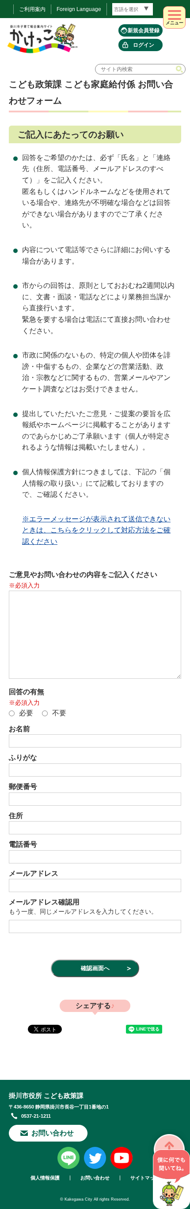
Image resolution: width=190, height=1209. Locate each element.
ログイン (143, 45)
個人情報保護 (45, 1178)
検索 (180, 69)
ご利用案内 (32, 9)
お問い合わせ (52, 1133)
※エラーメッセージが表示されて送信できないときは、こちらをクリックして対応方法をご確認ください (96, 530)
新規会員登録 (144, 30)
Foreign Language (79, 9)
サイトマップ (145, 1178)
